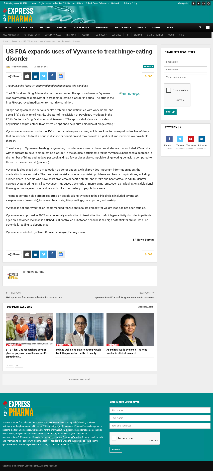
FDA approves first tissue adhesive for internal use (34, 297)
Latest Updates (13, 345)
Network (115, 3)
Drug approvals (10, 35)
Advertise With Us (61, 3)
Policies (85, 35)
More (170, 27)
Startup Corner (155, 35)
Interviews (102, 27)
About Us (76, 3)
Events (141, 27)
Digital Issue (45, 3)
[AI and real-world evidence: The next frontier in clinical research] (130, 329)
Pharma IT (71, 35)
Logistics (116, 35)
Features (45, 27)
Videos (156, 27)
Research (148, 66)
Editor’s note (123, 27)
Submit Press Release (96, 3)
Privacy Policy (130, 3)
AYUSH (171, 35)
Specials (62, 27)
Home (33, 3)
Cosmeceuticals (53, 35)
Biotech (138, 35)
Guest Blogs (81, 27)
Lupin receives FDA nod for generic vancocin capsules (124, 297)
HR (127, 35)
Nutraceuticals (32, 35)
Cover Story (25, 27)
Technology (101, 35)
